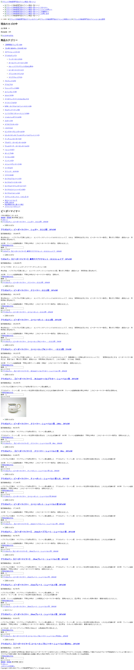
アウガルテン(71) (11, 55)
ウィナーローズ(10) (15, 59)
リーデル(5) (9, 168)
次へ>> (5, 219)
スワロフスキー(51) (11, 124)
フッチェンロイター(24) (13, 139)
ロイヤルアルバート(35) (13, 178)
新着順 (9, 217)
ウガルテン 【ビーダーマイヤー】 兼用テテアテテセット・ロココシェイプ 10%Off (36, 259)
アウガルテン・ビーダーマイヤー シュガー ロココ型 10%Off (28, 229)
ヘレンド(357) (9, 149)
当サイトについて (11, 200)
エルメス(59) (9, 95)
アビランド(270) (10, 81)
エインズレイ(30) (11, 92)
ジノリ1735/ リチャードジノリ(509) (17, 113)
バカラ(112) (9, 128)
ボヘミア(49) (9, 153)
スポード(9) (9, 121)
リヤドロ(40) (9, 175)
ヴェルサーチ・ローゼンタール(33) (17, 146)
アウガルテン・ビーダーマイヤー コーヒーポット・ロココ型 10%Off (31, 320)
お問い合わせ (9, 202)
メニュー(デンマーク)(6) (13, 164)
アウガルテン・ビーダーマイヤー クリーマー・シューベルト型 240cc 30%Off (35, 424)
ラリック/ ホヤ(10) (12, 171)
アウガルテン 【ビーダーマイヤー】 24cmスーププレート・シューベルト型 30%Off (38, 532)
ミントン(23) (9, 160)
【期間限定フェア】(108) (13, 45)
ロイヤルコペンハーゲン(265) (15, 189)
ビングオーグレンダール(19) (15, 131)
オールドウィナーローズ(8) (18, 63)
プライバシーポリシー (12, 206)
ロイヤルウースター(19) (13, 182)
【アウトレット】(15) (12, 52)
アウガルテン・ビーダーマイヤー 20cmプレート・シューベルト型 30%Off (33, 614)
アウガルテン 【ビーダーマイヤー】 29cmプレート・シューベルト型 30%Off (34, 559)
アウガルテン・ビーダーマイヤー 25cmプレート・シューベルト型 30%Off (33, 585)
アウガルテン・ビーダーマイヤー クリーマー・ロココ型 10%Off (29, 290)
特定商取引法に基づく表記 (14, 204)
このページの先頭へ (8, 666)
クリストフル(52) (11, 102)
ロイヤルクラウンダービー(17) (15, 186)
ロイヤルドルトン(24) (12, 193)
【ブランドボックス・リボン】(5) (16, 197)
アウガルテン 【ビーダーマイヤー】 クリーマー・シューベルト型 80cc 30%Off (36, 451)
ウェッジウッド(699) (12, 88)
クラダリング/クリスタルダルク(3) (17, 99)
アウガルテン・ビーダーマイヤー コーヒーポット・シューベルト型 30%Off (33, 504)
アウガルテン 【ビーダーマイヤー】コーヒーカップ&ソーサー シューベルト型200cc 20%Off (40, 644)
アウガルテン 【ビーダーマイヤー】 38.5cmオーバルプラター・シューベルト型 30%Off (39, 379)
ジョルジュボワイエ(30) (13, 117)
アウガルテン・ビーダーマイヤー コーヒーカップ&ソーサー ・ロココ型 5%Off (36, 349)
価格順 (3, 217)
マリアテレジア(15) (15, 77)
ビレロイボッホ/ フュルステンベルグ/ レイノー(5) (22, 135)
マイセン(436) (9, 157)
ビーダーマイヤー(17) (16, 70)
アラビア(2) (9, 84)
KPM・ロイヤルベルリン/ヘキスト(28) (18, 106)
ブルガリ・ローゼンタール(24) (15, 142)
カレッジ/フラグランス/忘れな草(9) (21, 66)
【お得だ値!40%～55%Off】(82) (16, 48)
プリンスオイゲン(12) (16, 73)
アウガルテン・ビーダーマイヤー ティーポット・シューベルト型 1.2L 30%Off (35, 479)
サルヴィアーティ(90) (12, 110)
